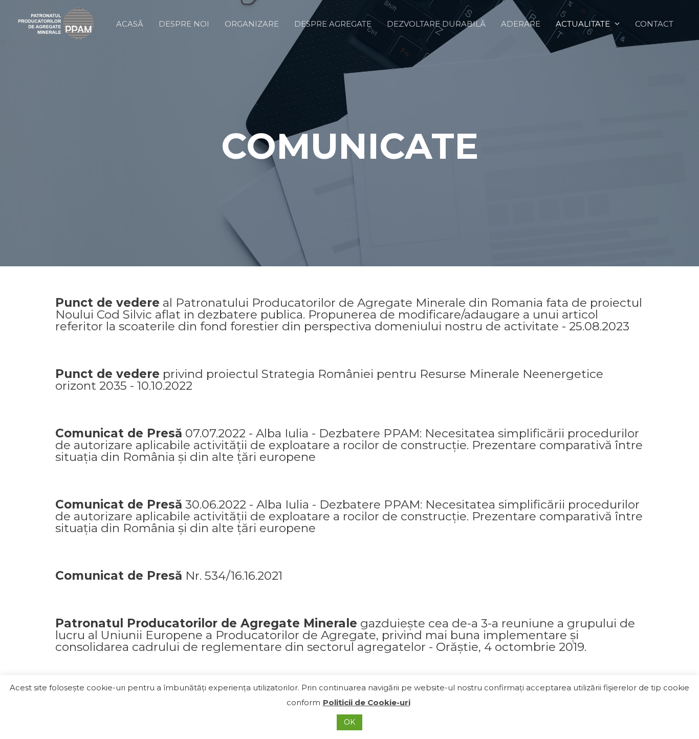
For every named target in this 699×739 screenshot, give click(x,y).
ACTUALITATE (583, 24)
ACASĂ (129, 24)
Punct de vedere (348, 314)
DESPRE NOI (184, 24)
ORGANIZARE (252, 24)
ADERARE (520, 24)
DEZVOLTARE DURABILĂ (436, 24)
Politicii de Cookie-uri (366, 702)
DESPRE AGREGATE (333, 24)
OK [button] (349, 722)
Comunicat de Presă (349, 445)
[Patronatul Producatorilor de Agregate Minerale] (56, 23)
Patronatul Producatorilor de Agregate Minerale (345, 635)
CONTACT (654, 24)
